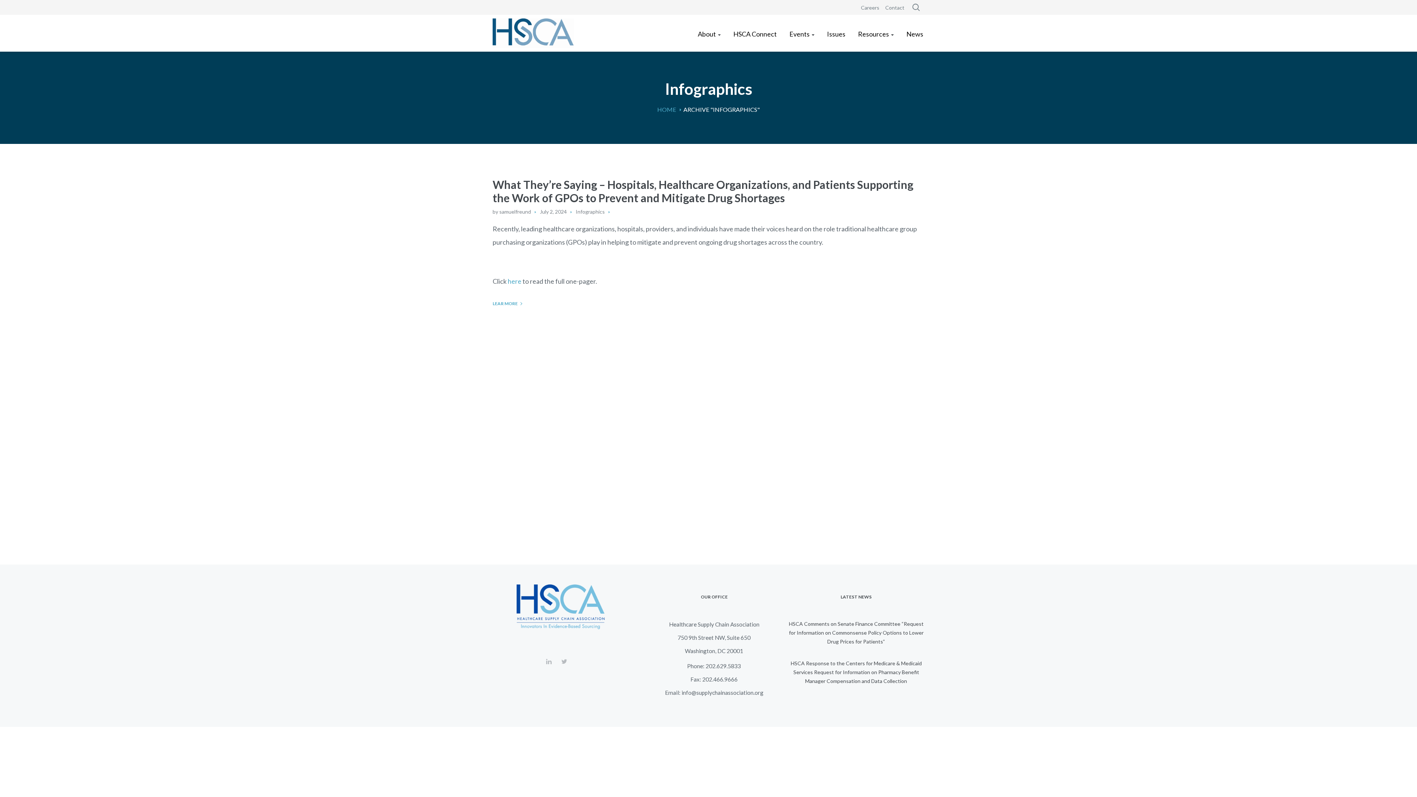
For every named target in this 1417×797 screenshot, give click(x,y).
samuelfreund (515, 211)
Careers (870, 7)
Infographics (590, 211)
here (514, 281)
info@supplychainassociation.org (722, 692)
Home (666, 109)
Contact (894, 7)
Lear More (505, 303)
